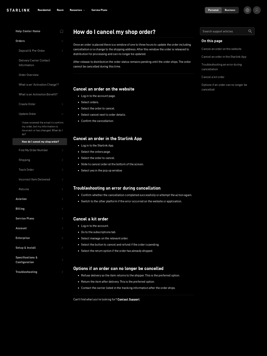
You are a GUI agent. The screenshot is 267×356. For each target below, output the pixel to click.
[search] (250, 31)
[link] (18, 10)
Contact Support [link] (128, 299)
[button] (40, 41)
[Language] (247, 10)
